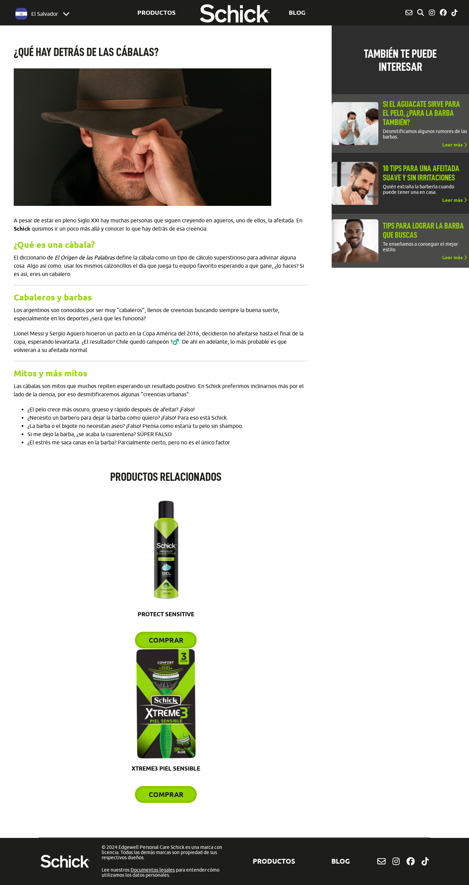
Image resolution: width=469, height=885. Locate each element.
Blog (297, 12)
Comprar (166, 640)
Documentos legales (152, 870)
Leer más (453, 144)
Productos (156, 12)
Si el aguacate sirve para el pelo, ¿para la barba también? (421, 113)
